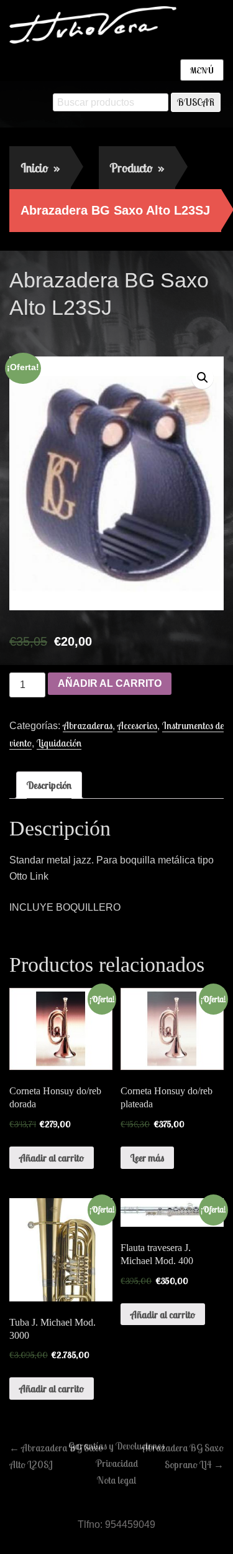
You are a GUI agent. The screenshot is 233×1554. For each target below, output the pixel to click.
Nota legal (116, 1480)
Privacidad (117, 1463)
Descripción (49, 785)
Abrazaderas (87, 725)
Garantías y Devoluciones (116, 1446)
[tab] (49, 785)
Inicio (40, 167)
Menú (202, 70)
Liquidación (59, 743)
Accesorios (137, 725)
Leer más (147, 1158)
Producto (137, 167)
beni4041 (117, 334)
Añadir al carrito (110, 683)
